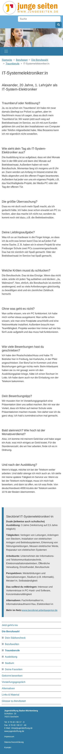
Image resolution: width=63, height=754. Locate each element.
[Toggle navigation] (6, 51)
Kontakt (7, 747)
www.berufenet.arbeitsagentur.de (39, 610)
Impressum (9, 736)
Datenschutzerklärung (14, 742)
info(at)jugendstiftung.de (21, 728)
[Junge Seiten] (31, 7)
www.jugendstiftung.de (14, 731)
